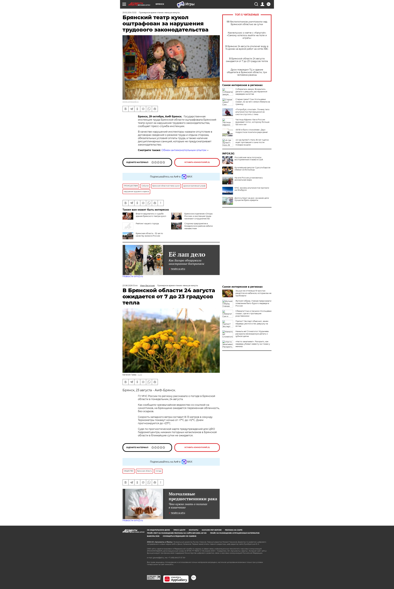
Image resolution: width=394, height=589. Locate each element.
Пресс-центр (179, 530)
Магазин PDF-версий (211, 530)
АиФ (140, 375)
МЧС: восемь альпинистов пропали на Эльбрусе (252, 189)
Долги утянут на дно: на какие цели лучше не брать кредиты (252, 199)
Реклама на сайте (233, 530)
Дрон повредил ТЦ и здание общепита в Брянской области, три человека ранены (247, 72)
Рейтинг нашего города (147, 223)
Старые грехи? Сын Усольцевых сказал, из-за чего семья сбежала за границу (252, 101)
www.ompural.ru (131, 101)
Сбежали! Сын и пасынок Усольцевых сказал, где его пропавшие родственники (253, 313)
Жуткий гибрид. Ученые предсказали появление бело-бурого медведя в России (253, 303)
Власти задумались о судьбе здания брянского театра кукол (151, 215)
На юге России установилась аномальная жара (249, 179)
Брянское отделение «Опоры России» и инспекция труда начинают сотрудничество (198, 216)
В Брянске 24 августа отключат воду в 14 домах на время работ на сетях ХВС (246, 47)
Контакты (193, 530)
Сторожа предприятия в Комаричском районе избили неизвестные (198, 226)
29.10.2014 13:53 (129, 12)
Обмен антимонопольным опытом (183, 150)
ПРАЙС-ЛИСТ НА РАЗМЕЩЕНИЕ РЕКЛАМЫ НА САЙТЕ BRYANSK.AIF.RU (177, 533)
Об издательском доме (158, 530)
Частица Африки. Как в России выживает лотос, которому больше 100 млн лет (252, 122)
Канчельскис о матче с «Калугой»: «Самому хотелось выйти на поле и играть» (247, 35)
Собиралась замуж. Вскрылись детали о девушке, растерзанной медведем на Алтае (251, 91)
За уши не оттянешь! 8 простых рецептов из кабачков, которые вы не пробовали (253, 293)
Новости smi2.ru (133, 276)
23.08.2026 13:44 (130, 285)
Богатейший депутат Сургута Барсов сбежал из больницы (252, 169)
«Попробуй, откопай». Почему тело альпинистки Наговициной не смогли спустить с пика (252, 111)
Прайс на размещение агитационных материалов (234, 533)
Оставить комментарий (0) (197, 162)
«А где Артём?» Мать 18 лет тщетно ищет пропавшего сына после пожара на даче (252, 142)
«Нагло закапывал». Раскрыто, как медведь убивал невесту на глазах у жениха (252, 344)
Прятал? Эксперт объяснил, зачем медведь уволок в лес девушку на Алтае (251, 323)
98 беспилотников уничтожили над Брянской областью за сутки (247, 23)
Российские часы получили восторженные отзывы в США (249, 158)
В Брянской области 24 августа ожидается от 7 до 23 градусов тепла (247, 60)
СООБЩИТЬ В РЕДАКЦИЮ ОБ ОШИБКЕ (179, 536)
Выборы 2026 (153, 536)
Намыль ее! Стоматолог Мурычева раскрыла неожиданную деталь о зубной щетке (252, 333)
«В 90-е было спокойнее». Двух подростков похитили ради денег (251, 131)
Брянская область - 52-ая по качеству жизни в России (149, 234)
